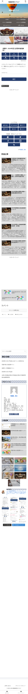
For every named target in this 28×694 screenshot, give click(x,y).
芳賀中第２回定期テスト (8, 364)
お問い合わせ (8, 685)
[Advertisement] (14, 105)
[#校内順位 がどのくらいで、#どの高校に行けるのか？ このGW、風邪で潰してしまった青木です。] (5, 510)
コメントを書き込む (14, 310)
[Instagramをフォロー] (20, 140)
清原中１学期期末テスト (8, 368)
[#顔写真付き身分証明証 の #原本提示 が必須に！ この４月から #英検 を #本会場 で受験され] (14, 501)
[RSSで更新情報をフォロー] (14, 144)
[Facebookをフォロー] (8, 140)
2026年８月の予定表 (7, 371)
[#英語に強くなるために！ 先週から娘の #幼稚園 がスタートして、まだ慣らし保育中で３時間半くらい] (14, 510)
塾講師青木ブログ (14, 2)
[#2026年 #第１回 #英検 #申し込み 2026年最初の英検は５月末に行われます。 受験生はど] (23, 510)
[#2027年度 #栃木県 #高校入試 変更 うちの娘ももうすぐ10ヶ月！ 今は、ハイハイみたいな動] (23, 518)
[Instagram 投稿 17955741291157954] (5, 501)
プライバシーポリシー (20, 685)
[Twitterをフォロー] (20, 137)
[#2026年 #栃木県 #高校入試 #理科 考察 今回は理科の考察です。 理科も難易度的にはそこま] (5, 518)
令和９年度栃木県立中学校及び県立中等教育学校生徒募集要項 (14, 376)
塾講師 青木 (14, 396)
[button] (25, 351)
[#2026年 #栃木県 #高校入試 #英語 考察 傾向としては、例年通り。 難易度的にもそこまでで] (14, 518)
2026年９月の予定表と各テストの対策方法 (13, 361)
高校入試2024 (5, 85)
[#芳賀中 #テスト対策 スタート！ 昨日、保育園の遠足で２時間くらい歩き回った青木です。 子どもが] (23, 501)
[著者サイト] (8, 137)
